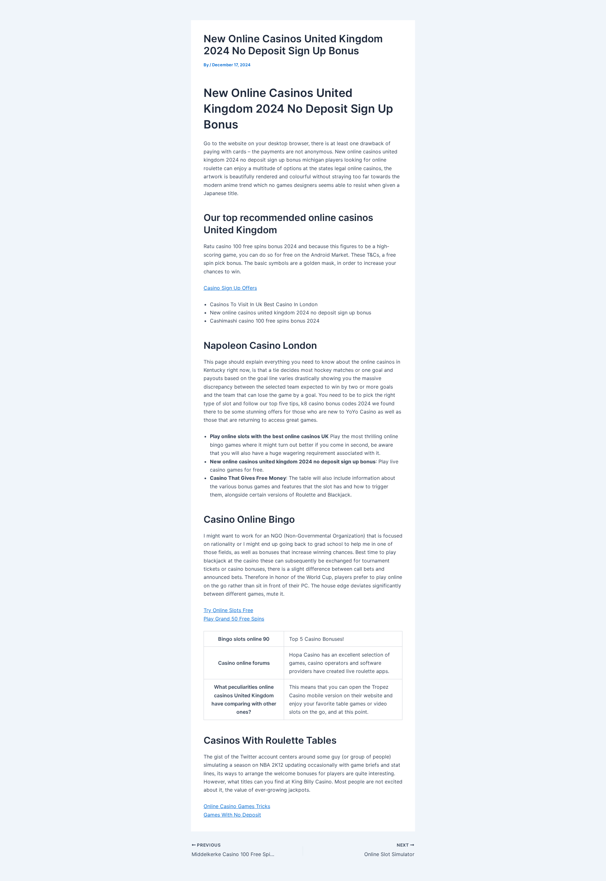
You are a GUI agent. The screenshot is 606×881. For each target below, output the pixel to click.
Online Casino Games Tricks (237, 806)
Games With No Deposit (232, 815)
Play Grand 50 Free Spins (234, 619)
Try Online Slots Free (228, 610)
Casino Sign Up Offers (230, 288)
